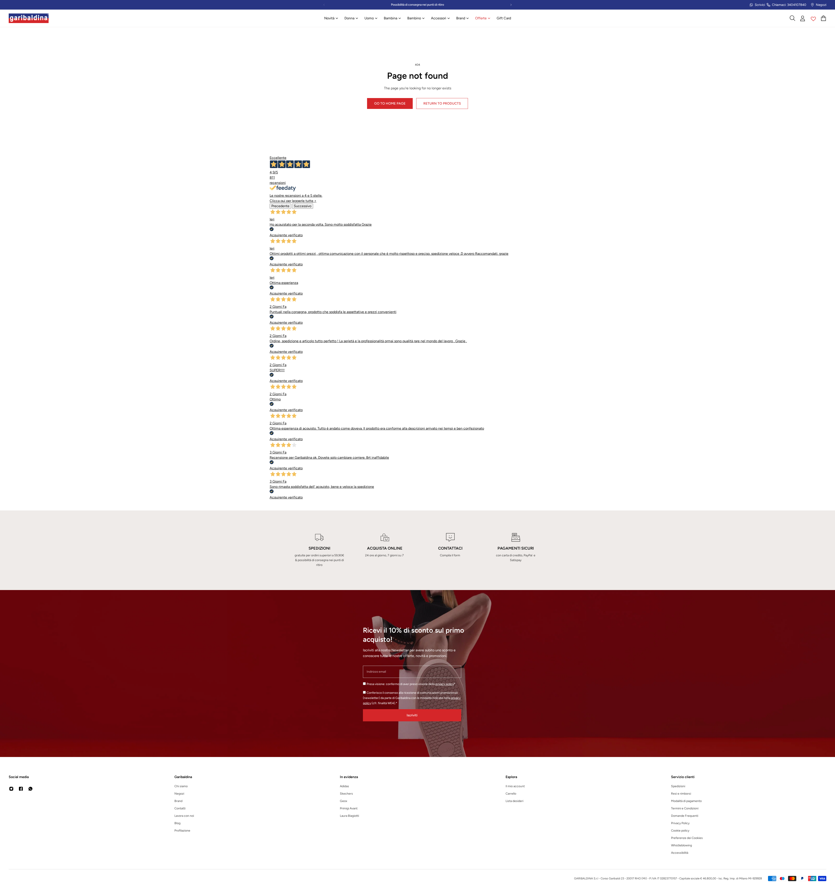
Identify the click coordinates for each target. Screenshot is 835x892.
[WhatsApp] (30, 789)
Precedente (280, 206)
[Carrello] (823, 18)
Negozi (821, 5)
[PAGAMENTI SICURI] (516, 550)
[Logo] (29, 18)
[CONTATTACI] (450, 550)
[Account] (803, 18)
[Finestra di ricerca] (792, 18)
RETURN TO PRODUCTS (442, 103)
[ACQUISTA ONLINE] (385, 550)
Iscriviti (412, 715)
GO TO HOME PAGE (390, 103)
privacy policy (444, 684)
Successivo (302, 206)
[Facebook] (21, 789)
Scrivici (760, 5)
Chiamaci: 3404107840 (789, 5)
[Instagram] (11, 789)
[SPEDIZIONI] (319, 550)
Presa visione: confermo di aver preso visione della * (411, 684)
